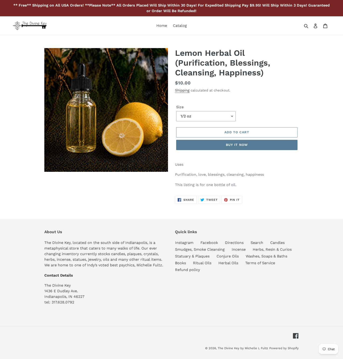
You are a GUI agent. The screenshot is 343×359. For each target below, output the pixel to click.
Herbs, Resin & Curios (272, 249)
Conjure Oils (228, 256)
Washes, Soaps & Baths (266, 256)
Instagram (184, 242)
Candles (277, 242)
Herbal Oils (228, 263)
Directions (234, 242)
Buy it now (237, 145)
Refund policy (187, 269)
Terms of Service (260, 263)
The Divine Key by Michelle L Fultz (243, 348)
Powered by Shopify (284, 348)
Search (257, 242)
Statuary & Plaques (192, 256)
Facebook (209, 242)
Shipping (182, 90)
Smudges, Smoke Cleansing (200, 249)
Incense (239, 249)
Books (180, 263)
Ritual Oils (202, 263)
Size (180, 107)
